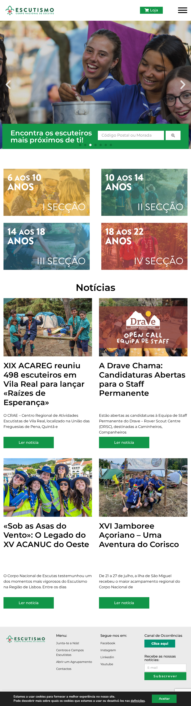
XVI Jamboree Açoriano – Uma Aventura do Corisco (139, 535)
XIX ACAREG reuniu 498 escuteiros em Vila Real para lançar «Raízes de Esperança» (44, 384)
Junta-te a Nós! (67, 643)
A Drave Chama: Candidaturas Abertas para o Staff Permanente (142, 379)
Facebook (107, 643)
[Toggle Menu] (182, 10)
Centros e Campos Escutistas (70, 652)
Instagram (108, 650)
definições (138, 701)
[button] (8, 85)
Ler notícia (29, 442)
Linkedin (107, 657)
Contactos (63, 669)
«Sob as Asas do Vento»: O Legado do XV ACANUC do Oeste (46, 535)
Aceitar (164, 698)
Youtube (106, 664)
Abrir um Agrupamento (74, 662)
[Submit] (173, 135)
